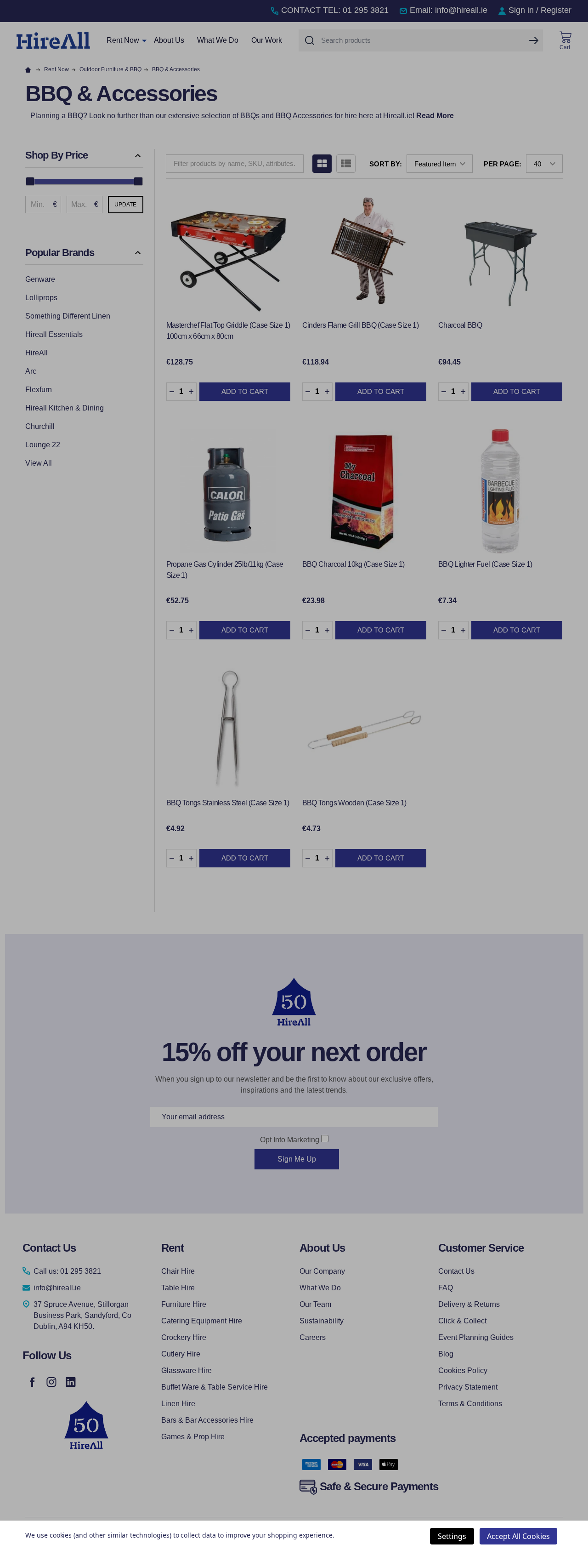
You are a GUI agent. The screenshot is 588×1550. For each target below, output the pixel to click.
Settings (452, 1536)
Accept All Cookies (518, 1536)
